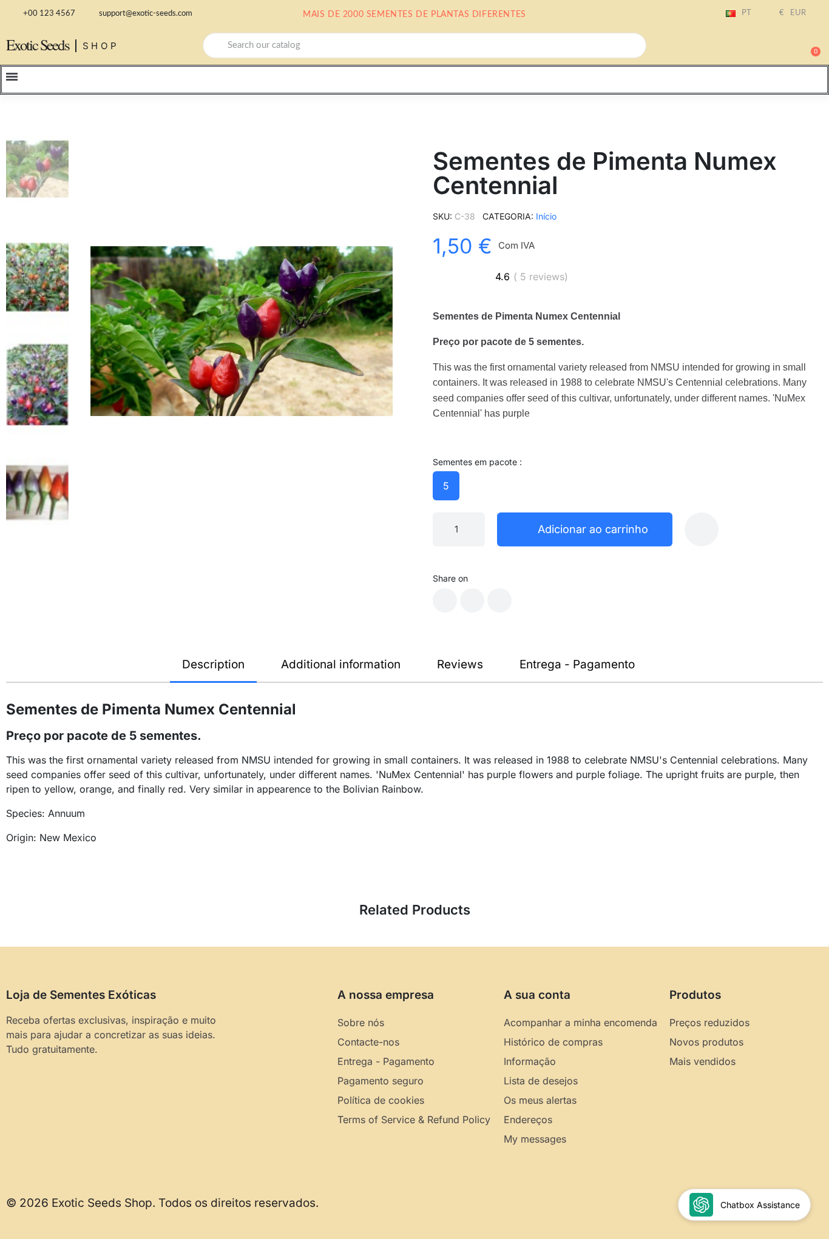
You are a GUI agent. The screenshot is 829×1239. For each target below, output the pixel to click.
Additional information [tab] (341, 664)
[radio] (446, 485)
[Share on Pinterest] (499, 600)
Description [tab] (213, 664)
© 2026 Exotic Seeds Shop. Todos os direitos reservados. (162, 1203)
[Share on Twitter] (472, 600)
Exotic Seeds (37, 45)
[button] (810, 45)
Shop (101, 46)
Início (546, 216)
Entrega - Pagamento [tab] (577, 664)
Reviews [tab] (460, 664)
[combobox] (424, 45)
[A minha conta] (768, 47)
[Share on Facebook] (445, 600)
